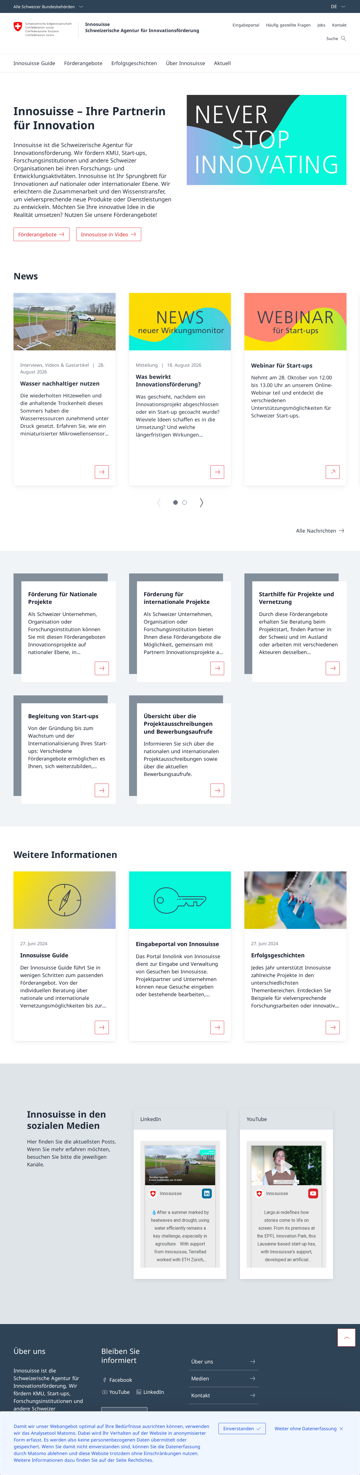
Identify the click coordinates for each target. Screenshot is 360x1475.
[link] (65, 627)
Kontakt (200, 1395)
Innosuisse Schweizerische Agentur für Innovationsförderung (142, 27)
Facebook (120, 1379)
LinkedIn (153, 1392)
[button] (83, 63)
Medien (200, 1378)
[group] (65, 389)
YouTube (119, 1392)
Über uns (202, 1361)
